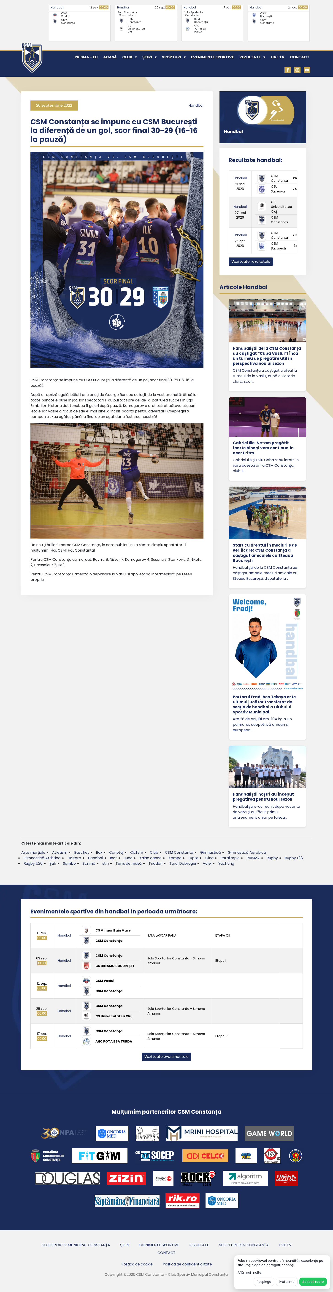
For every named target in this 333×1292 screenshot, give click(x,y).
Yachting (226, 863)
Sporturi (171, 57)
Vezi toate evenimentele (166, 1056)
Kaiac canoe (150, 858)
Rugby (272, 858)
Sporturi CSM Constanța (244, 1245)
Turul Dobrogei (182, 863)
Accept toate (313, 1281)
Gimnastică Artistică (42, 858)
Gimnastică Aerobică (247, 852)
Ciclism (136, 852)
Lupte (193, 858)
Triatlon (155, 863)
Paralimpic (230, 858)
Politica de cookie (137, 1264)
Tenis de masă (129, 863)
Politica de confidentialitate (187, 1264)
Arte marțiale (33, 852)
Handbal (57, 7)
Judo (128, 858)
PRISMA (253, 858)
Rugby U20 (33, 863)
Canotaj (116, 852)
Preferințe (287, 1281)
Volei (207, 863)
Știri (147, 57)
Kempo (174, 858)
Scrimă (89, 863)
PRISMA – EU (86, 57)
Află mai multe (249, 1272)
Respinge (264, 1281)
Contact (299, 57)
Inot (113, 858)
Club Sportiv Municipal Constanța (75, 1245)
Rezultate (250, 57)
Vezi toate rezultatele (250, 261)
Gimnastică (210, 852)
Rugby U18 (294, 858)
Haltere (74, 858)
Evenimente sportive (212, 57)
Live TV (277, 57)
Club (127, 57)
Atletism (59, 852)
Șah (52, 863)
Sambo (69, 863)
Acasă (110, 57)
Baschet (81, 852)
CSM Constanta (179, 852)
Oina (209, 858)
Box (99, 852)
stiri (105, 863)
